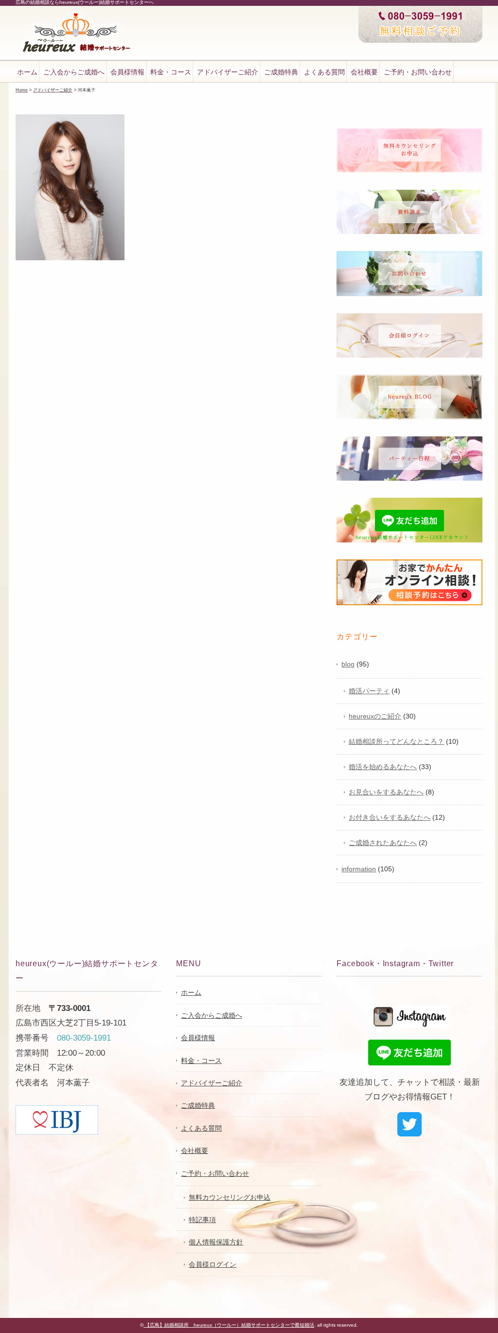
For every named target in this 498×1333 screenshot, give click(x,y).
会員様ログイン (212, 1264)
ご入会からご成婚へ (74, 72)
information (358, 869)
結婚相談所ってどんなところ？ (396, 741)
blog (348, 664)
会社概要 (364, 72)
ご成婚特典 (281, 72)
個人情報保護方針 (216, 1242)
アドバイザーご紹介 (227, 72)
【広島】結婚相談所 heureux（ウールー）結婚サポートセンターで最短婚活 (228, 1325)
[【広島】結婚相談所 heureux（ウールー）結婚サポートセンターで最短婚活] (77, 14)
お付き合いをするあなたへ (389, 817)
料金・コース (170, 72)
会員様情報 (127, 72)
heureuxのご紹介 (375, 716)
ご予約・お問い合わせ (418, 72)
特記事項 (202, 1220)
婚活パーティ (369, 691)
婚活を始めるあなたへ (383, 767)
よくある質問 (324, 72)
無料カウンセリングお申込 (229, 1197)
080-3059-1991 (84, 1038)
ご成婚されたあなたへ (383, 843)
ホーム (27, 72)
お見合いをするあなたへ (386, 792)
